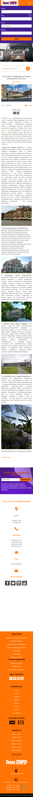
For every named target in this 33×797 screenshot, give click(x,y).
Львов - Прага (16, 737)
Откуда (3, 8)
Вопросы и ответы (16, 663)
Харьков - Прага (16, 744)
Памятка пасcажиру (16, 641)
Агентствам (16, 654)
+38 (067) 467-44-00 (16, 542)
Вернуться (17, 82)
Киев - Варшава (16, 740)
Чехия (16, 690)
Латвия (16, 706)
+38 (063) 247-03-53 (16, 546)
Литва (16, 703)
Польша (16, 693)
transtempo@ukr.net (16, 564)
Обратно (3, 30)
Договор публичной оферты (16, 644)
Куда (2, 15)
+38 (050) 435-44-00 (16, 544)
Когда (3, 22)
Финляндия (16, 713)
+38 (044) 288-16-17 (16, 540)
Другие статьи (5, 457)
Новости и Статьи (16, 657)
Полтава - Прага (16, 747)
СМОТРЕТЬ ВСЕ (16, 754)
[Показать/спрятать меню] (29, 3)
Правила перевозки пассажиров (16, 638)
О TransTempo (16, 651)
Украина (16, 700)
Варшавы (4, 130)
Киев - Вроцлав (16, 750)
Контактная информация (16, 669)
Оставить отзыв (16, 666)
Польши (9, 118)
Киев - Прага (16, 734)
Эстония (16, 710)
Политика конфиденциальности (16, 647)
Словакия (16, 697)
